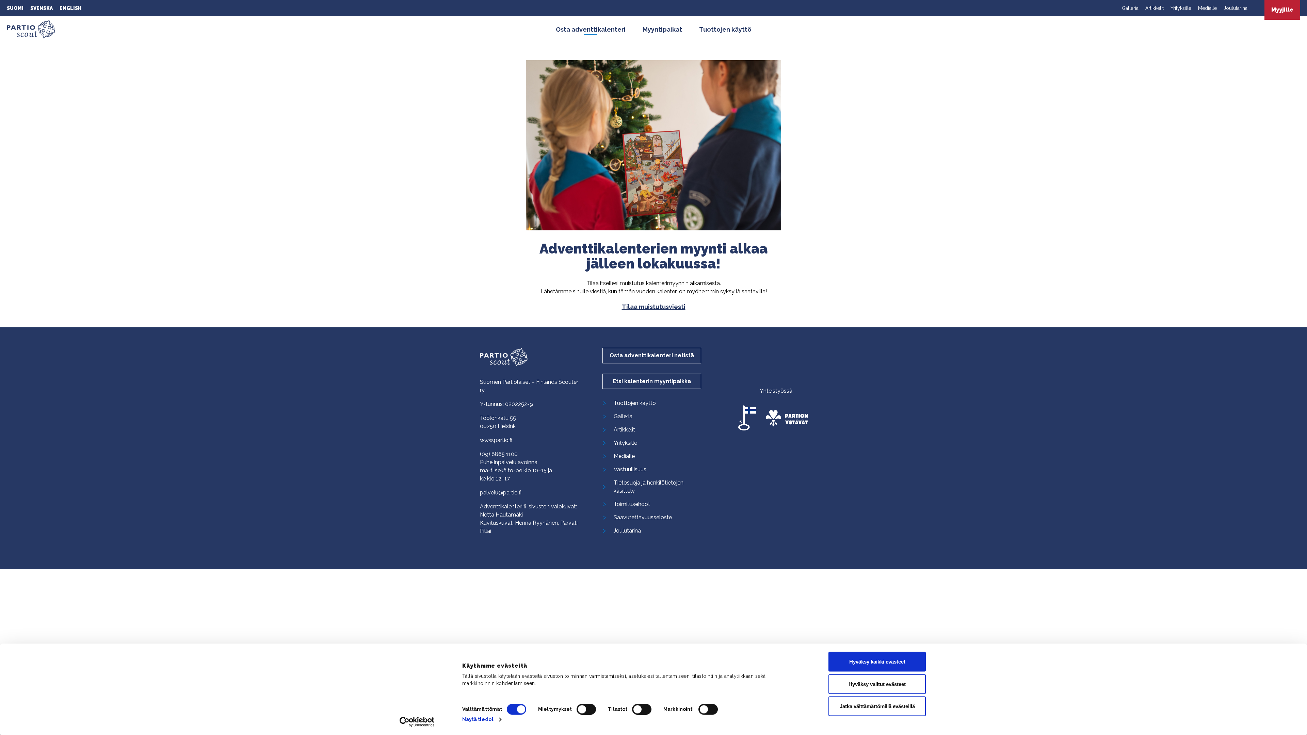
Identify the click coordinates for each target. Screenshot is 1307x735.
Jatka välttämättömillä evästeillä (877, 706)
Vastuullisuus (630, 469)
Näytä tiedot (478, 719)
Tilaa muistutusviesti (653, 306)
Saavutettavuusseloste (643, 517)
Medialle (1207, 8)
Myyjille (1282, 9)
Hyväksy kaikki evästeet (877, 662)
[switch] (586, 709)
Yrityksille (1181, 8)
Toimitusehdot (632, 504)
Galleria (1130, 8)
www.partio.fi (496, 440)
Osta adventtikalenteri (591, 29)
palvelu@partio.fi (500, 492)
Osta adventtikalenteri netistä (652, 355)
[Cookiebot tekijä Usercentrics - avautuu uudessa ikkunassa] (417, 722)
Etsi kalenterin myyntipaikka (652, 381)
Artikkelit (1154, 8)
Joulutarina (1235, 8)
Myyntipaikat (662, 29)
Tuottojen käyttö (725, 29)
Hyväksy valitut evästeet (877, 684)
